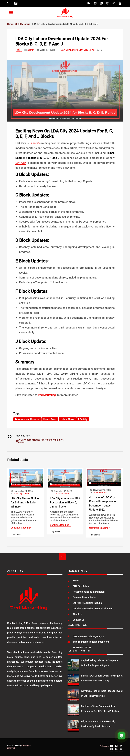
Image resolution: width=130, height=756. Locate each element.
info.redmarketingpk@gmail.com (91, 641)
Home (76, 580)
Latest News (67, 419)
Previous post (23, 435)
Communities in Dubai (84, 597)
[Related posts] (26, 478)
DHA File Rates (81, 586)
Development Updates (27, 419)
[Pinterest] (114, 3)
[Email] (16, 3)
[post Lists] (19, 49)
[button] (8, 12)
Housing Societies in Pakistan (89, 591)
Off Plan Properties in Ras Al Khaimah (93, 608)
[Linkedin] (102, 3)
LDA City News (86, 49)
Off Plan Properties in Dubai (88, 603)
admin (30, 49)
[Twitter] (95, 3)
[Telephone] (8, 3)
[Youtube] (120, 3)
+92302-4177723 (82, 647)
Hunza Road (49, 419)
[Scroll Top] (62, 556)
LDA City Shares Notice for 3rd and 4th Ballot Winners (39, 440)
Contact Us (78, 619)
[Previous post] (9, 437)
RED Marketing (14, 745)
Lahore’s (34, 143)
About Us (77, 614)
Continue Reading (20, 527)
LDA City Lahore (69, 49)
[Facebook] (89, 3)
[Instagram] (108, 3)
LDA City (20, 162)
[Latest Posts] (73, 664)
